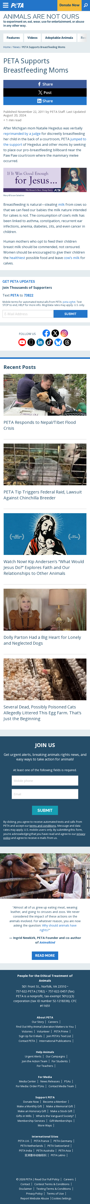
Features (13, 37)
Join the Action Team (34, 1061)
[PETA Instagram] (64, 333)
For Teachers (45, 1065)
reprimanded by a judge (22, 133)
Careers (53, 1021)
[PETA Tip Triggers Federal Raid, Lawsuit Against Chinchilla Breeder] (45, 476)
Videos (32, 37)
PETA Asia (65, 1150)
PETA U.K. (24, 1141)
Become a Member (55, 1101)
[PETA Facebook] (46, 333)
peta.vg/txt (69, 302)
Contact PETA (27, 1041)
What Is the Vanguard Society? (55, 1116)
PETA (14, 295)
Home (7, 47)
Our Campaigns (55, 1056)
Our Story (38, 1021)
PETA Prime (61, 1031)
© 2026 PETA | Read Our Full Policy (37, 1179)
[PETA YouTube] (22, 342)
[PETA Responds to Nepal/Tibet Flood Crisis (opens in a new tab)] (45, 406)
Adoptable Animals (59, 37)
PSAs (67, 1081)
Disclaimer (25, 1188)
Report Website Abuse (35, 1198)
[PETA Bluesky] (58, 342)
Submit (45, 810)
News (16, 47)
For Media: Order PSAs (30, 1086)
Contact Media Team (61, 1086)
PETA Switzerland (58, 1145)
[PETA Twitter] (55, 333)
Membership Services (31, 1120)
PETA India (25, 1150)
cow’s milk (72, 257)
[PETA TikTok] (49, 342)
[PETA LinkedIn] (40, 342)
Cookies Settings (61, 1198)
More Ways (45, 1125)
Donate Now (31, 1101)
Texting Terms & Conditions (53, 1188)
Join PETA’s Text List (59, 1036)
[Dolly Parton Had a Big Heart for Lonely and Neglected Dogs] (45, 621)
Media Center (27, 1081)
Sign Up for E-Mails (30, 1036)
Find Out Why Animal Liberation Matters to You (45, 1026)
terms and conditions (43, 826)
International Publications (55, 1041)
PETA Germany (63, 1141)
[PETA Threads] (67, 342)
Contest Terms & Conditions (51, 1184)
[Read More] (45, 908)
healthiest (17, 257)
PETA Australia (45, 1150)
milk (61, 204)
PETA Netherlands (32, 1145)
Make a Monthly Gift (29, 1106)
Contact (25, 1184)
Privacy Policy (34, 1193)
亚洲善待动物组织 (35, 1155)
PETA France (41, 1141)
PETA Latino (58, 1155)
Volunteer (43, 1031)
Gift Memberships (60, 1120)
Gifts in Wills (24, 1116)
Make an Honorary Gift (32, 1111)
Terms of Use (55, 1193)
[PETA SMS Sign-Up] (31, 342)
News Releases (50, 1081)
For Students (60, 1061)
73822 (28, 295)
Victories (27, 1031)
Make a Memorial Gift (59, 1106)
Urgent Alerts (33, 1056)
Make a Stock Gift (61, 1111)
